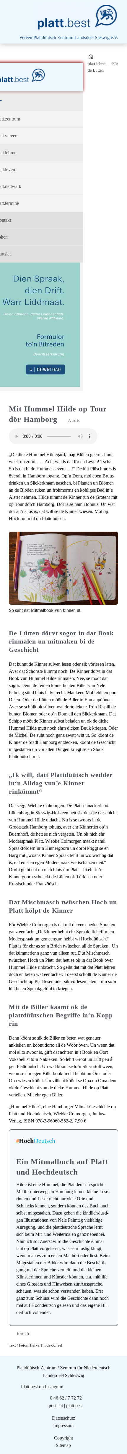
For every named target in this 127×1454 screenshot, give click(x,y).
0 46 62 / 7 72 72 (66, 1397)
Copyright (63, 1437)
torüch (23, 1333)
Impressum (63, 1425)
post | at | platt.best (66, 1405)
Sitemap (63, 1445)
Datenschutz (63, 1418)
